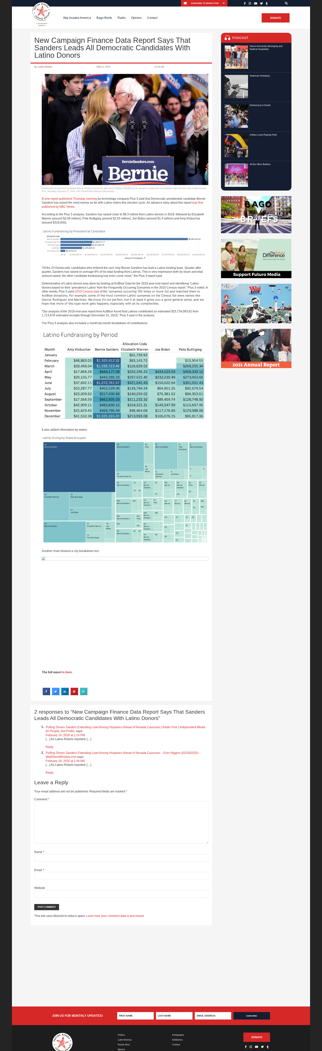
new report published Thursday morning (70, 198)
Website (39, 887)
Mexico (121, 1049)
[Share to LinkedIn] (65, 694)
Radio (122, 17)
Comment (41, 799)
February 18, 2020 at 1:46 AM (65, 760)
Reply (49, 746)
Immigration (178, 1035)
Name (39, 852)
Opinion (136, 17)
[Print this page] (83, 694)
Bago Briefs (104, 17)
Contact (152, 17)
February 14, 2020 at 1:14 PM (65, 735)
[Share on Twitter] (55, 694)
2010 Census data (87, 291)
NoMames (177, 1040)
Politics (121, 1035)
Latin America (125, 1040)
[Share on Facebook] (46, 694)
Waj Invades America (77, 17)
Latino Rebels (45, 67)
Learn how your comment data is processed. (115, 915)
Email (39, 870)
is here (67, 672)
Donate (275, 17)
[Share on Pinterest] (74, 694)
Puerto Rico (124, 1044)
